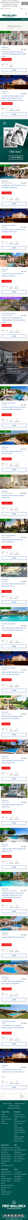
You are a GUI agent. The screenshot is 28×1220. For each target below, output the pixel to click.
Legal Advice (4, 1117)
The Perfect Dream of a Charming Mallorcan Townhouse (12, 275)
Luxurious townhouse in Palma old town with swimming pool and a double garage (14, 54)
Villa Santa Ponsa (18, 1156)
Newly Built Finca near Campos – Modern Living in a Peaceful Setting (12, 1026)
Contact (3, 1114)
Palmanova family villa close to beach (13, 937)
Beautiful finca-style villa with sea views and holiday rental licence (14, 186)
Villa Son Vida (17, 1161)
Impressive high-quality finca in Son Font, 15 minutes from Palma (13, 673)
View (14, 70)
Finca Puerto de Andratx (20, 1174)
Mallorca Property (7, 1103)
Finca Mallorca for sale (7, 1150)
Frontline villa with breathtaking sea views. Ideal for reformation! (13, 982)
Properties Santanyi (19, 1136)
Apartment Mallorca (6, 1159)
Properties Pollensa (19, 1141)
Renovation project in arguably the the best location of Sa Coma (13, 230)
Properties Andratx (19, 1114)
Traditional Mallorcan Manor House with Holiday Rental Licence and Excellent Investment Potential (13, 895)
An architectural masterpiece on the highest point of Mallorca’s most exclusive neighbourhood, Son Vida (13, 98)
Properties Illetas (18, 1128)
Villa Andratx (17, 1147)
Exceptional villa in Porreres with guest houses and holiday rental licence (14, 408)
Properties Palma (18, 1139)
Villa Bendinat (17, 1152)
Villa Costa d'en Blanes (20, 1154)
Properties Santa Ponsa (20, 1121)
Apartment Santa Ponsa (7, 1185)
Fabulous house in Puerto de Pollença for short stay (13, 496)
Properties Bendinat (19, 1130)
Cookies (3, 1121)
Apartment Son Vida (6, 1192)
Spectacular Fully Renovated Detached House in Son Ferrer (13, 585)
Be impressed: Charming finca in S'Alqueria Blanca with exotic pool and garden (13, 320)
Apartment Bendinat (6, 1178)
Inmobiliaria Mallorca (14, 1106)
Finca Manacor (18, 1178)
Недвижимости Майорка (14, 1108)
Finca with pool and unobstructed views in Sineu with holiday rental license (14, 629)
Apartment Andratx (6, 1172)
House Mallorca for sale (7, 1165)
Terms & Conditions (6, 1119)
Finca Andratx (17, 1172)
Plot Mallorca (4, 1152)
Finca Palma (17, 1181)
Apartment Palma (5, 1194)
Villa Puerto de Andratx (20, 1150)
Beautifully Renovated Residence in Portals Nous (12, 806)
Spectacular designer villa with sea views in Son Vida (12, 452)
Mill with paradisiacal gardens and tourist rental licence (12, 541)
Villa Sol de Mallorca (19, 1159)
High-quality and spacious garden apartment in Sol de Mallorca (12, 717)
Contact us (14, 152)
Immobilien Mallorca (19, 1103)
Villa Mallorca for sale (6, 1147)
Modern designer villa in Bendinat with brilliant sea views (14, 850)
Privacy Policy (4, 1123)
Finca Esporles (17, 1176)
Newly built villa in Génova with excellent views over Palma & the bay (13, 1071)
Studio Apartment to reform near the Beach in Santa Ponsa (13, 761)
